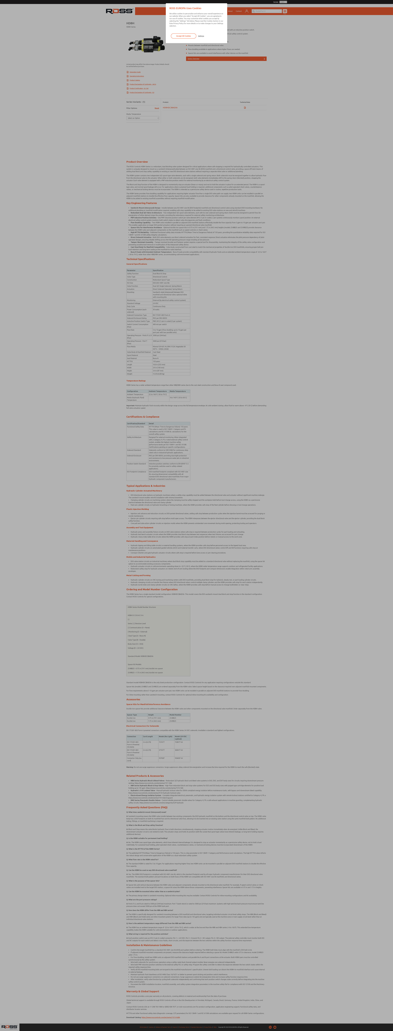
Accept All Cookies (183, 36)
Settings (201, 36)
